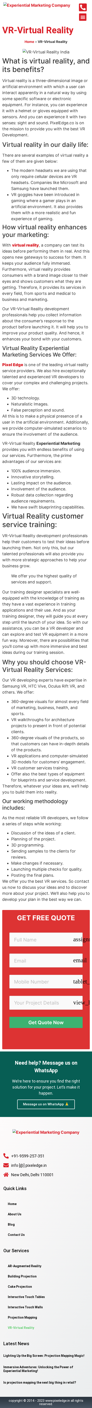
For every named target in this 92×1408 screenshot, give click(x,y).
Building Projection (22, 1276)
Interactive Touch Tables (26, 1297)
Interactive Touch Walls (25, 1307)
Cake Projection (20, 1286)
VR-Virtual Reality (21, 1328)
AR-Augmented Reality (24, 1266)
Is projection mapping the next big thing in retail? (39, 1382)
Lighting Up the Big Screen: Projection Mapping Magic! (43, 1355)
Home (29, 42)
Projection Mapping (22, 1317)
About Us (14, 1214)
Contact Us (16, 1235)
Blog (11, 1224)
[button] (82, 17)
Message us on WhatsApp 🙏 (46, 1104)
